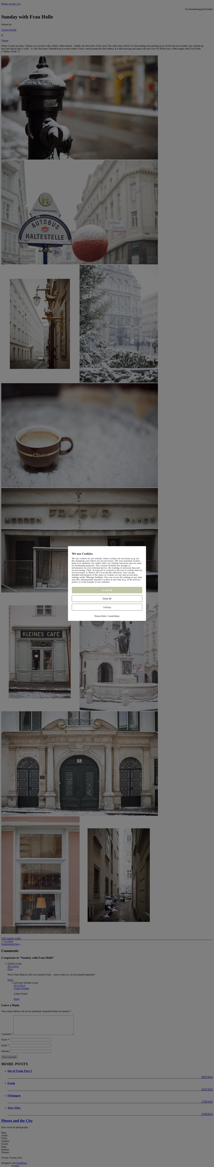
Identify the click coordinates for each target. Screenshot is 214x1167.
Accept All (107, 590)
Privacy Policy (100, 616)
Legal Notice (114, 616)
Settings (107, 607)
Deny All (107, 598)
